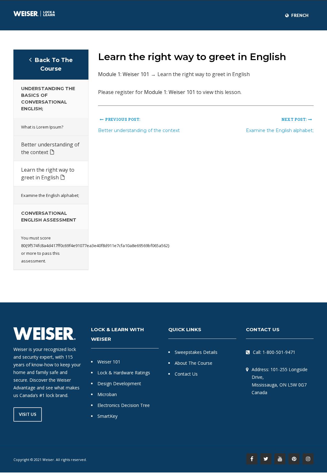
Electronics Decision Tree (123, 405)
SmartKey (107, 416)
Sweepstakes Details (196, 352)
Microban (107, 394)
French (299, 15)
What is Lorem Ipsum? (42, 127)
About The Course (193, 363)
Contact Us (186, 374)
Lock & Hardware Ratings (123, 373)
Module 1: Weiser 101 (123, 74)
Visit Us (27, 414)
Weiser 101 (108, 362)
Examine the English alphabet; (50, 195)
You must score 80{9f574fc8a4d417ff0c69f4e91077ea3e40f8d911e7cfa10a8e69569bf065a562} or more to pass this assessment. (51, 249)
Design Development (119, 383)
